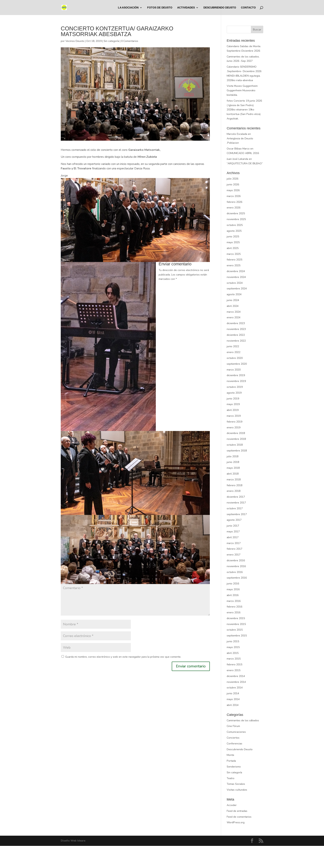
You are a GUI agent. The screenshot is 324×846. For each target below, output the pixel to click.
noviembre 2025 (236, 219)
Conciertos (233, 738)
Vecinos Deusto (74, 41)
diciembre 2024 (236, 271)
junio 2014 (233, 693)
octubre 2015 (235, 630)
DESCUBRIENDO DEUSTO (219, 7)
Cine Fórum (233, 726)
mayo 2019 (233, 404)
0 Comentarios (129, 41)
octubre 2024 (235, 283)
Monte (230, 755)
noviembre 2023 (236, 329)
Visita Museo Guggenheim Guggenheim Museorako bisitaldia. (242, 90)
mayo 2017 (233, 531)
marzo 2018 (234, 479)
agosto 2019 (234, 393)
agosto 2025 (234, 231)
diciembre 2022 (236, 335)
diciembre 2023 (236, 323)
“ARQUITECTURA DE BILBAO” (245, 163)
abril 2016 (232, 595)
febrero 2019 (234, 421)
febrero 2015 (234, 664)
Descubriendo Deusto (240, 749)
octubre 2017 (235, 508)
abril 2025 (232, 248)
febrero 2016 (234, 606)
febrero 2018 (234, 485)
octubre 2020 (235, 358)
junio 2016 (233, 583)
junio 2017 (233, 526)
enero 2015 (233, 670)
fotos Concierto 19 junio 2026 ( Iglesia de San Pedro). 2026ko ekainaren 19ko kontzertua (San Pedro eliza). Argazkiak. (244, 109)
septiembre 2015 (237, 635)
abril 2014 (232, 705)
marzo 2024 (234, 312)
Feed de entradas (237, 811)
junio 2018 (233, 462)
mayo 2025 (233, 242)
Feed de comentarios (239, 817)
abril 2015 (232, 653)
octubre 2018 (235, 445)
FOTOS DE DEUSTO (159, 7)
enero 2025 (233, 265)
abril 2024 (232, 306)
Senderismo (234, 766)
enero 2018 (233, 491)
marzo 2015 (234, 658)
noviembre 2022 (236, 341)
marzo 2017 (234, 543)
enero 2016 (233, 612)
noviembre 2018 (236, 439)
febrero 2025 (234, 259)
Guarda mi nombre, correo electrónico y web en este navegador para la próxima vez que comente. (123, 657)
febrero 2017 (234, 549)
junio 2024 (233, 300)
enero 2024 (233, 317)
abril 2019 (232, 410)
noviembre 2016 (236, 566)
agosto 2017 (234, 520)
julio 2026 (232, 178)
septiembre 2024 (237, 288)
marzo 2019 (234, 416)
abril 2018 (232, 473)
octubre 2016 (235, 572)
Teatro (230, 778)
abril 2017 (232, 537)
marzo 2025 (234, 254)
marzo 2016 (234, 601)
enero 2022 (233, 352)
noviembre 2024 (236, 277)
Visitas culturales (237, 790)
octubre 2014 (235, 687)
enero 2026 (233, 207)
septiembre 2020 (237, 364)
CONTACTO (248, 7)
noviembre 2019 (236, 381)
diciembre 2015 (236, 618)
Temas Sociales (236, 784)
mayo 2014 (233, 699)
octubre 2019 (235, 387)
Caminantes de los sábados (243, 720)
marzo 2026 (234, 196)
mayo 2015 (233, 647)
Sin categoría (111, 41)
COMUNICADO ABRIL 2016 (243, 153)
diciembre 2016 (236, 560)
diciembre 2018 (236, 433)
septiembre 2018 (237, 450)
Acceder (232, 805)
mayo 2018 (233, 468)
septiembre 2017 (237, 514)
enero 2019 (233, 427)
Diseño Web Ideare (73, 840)
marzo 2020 (234, 369)
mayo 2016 (233, 589)
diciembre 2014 (236, 676)
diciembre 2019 (236, 375)
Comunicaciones (236, 732)
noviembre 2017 (236, 502)
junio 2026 (233, 184)
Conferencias (234, 743)
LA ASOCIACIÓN (128, 7)
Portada (231, 761)
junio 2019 (233, 398)
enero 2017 (233, 554)
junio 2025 (233, 236)
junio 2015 (233, 641)
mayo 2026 (233, 190)
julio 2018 (232, 456)
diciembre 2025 (236, 213)
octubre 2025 (235, 225)
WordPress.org (235, 822)
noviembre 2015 (236, 624)
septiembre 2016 (237, 578)
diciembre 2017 (236, 497)
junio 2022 (233, 346)
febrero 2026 (234, 202)
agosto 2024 (234, 294)
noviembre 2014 (236, 682)
